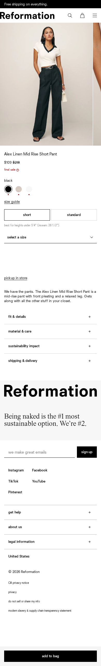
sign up (86, 452)
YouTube (38, 481)
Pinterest (15, 492)
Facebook (39, 470)
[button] (70, 15)
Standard (74, 215)
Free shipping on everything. (26, 4)
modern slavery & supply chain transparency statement (39, 610)
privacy (12, 592)
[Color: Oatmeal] (19, 189)
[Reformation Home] (27, 15)
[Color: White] (29, 189)
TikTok (13, 481)
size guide (12, 202)
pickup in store (15, 278)
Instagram (16, 470)
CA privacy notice (18, 582)
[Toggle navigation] (95, 15)
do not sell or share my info (24, 601)
